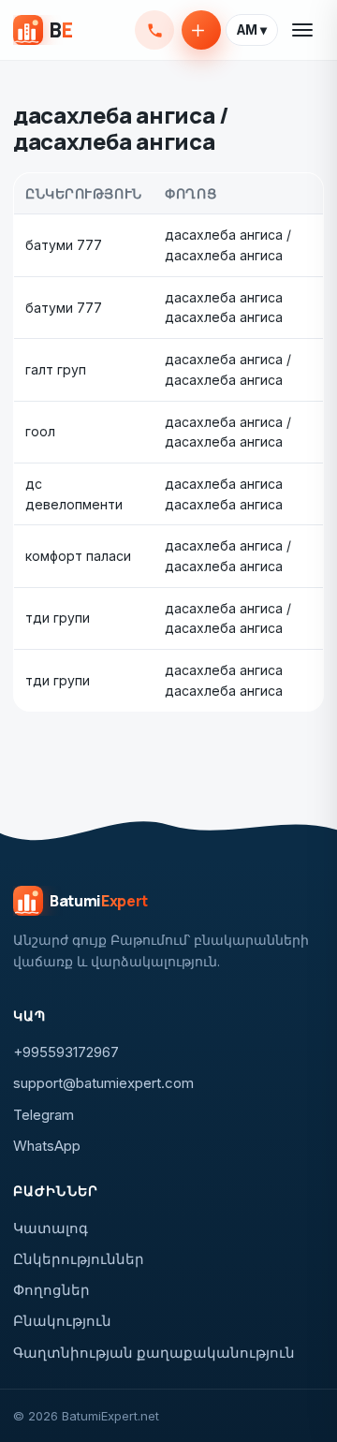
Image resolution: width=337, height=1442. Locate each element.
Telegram (43, 1115)
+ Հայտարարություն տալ (201, 30)
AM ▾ (252, 29)
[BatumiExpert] (42, 30)
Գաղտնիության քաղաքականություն (154, 1352)
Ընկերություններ (78, 1259)
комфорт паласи (78, 556)
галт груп (55, 369)
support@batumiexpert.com (103, 1083)
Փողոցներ (51, 1290)
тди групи (57, 617)
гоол (40, 431)
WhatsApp (47, 1146)
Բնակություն (62, 1321)
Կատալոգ (50, 1228)
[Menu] (303, 30)
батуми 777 (63, 245)
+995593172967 (154, 30)
